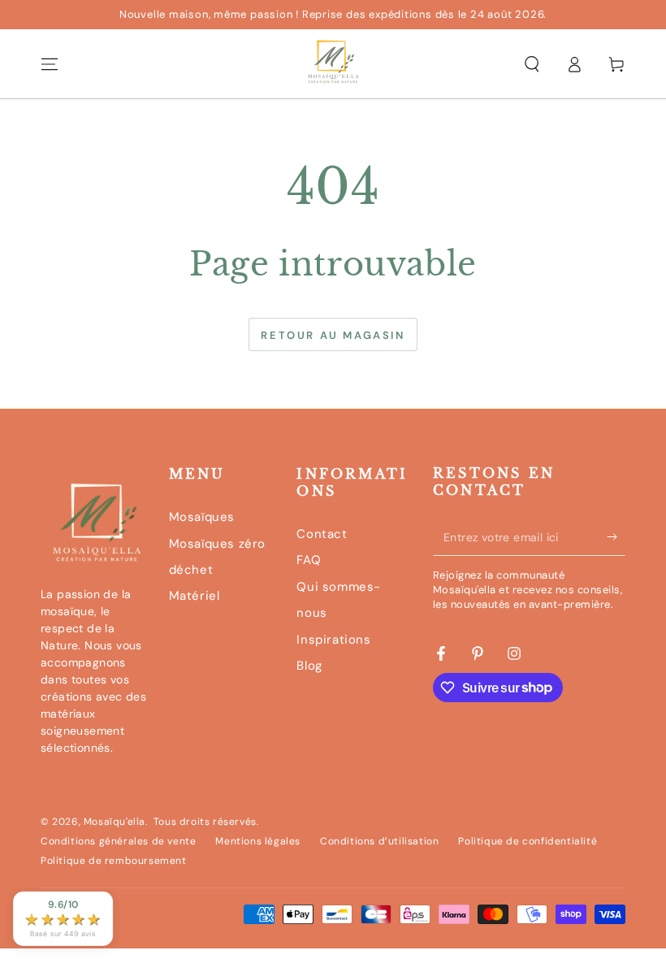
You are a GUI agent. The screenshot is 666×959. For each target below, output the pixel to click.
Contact (321, 534)
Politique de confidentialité (527, 841)
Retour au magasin (332, 335)
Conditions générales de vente (118, 841)
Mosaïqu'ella (114, 821)
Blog (309, 665)
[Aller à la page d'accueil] (333, 64)
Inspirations (333, 639)
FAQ (308, 560)
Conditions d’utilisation (379, 841)
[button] (532, 64)
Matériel (194, 596)
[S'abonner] (616, 537)
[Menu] (49, 64)
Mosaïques (202, 517)
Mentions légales (258, 841)
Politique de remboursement (114, 860)
